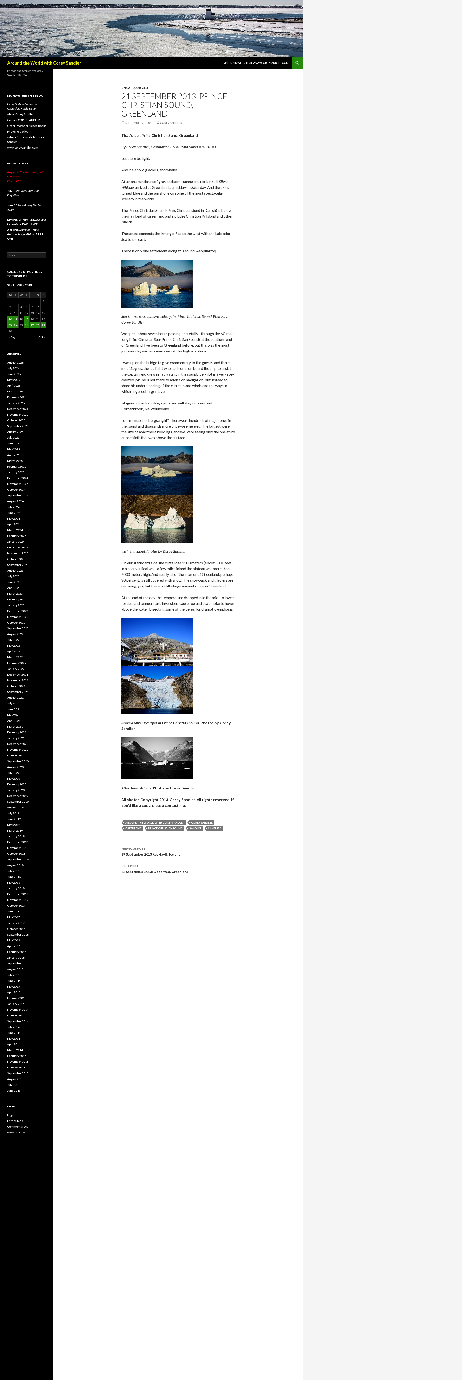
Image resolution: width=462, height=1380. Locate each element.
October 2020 (16, 755)
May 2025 (13, 449)
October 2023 (16, 559)
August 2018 (15, 865)
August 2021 (15, 697)
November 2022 (17, 616)
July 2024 (13, 507)
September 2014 (18, 1021)
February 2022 (16, 663)
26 (26, 325)
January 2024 (16, 541)
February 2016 (16, 952)
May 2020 (13, 778)
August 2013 (15, 1079)
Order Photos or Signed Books (26, 126)
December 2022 (17, 611)
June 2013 (14, 1090)
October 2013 (16, 1067)
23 (10, 325)
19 (26, 319)
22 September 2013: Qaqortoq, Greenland (154, 869)
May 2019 (13, 825)
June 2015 (14, 981)
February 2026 (16, 397)
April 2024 (13, 524)
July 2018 (13, 871)
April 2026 (13, 385)
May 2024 (13, 518)
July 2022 (13, 640)
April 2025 (13, 455)
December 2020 (17, 744)
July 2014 (13, 1027)
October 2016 (16, 929)
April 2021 (13, 721)
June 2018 (14, 877)
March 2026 (15, 391)
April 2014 (13, 1044)
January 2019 (16, 836)
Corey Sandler (171, 122)
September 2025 (18, 426)
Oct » (41, 337)
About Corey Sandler (20, 114)
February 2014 (16, 1056)
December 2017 (17, 894)
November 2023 (17, 553)
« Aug (11, 337)
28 (37, 325)
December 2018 (17, 842)
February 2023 (16, 599)
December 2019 (17, 796)
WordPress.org (17, 1132)
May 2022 (13, 645)
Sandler (195, 828)
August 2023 (15, 570)
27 (32, 325)
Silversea (214, 828)
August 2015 (15, 969)
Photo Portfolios (17, 131)
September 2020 (18, 761)
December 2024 (17, 478)
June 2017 (14, 911)
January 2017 (16, 923)
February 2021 (16, 732)
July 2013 (13, 1085)
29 (43, 325)
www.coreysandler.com (22, 147)
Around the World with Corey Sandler (44, 62)
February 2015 (16, 998)
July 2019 (13, 813)
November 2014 (17, 1009)
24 (15, 325)
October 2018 (16, 853)
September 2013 (18, 1073)
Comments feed (17, 1126)
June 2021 (14, 709)
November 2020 (17, 749)
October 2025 (16, 420)
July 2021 (13, 703)
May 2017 (13, 917)
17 (15, 319)
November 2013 (17, 1061)
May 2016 (13, 940)
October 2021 (16, 686)
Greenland (133, 828)
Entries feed (15, 1121)
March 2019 (15, 830)
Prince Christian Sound (165, 828)
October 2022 (16, 622)
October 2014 (16, 1015)
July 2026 (13, 368)
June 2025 (14, 443)
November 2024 (17, 484)
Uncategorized (134, 88)
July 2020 (13, 773)
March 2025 (15, 460)
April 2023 (13, 588)
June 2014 (14, 1033)
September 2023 (18, 564)
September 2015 (18, 963)
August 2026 (15, 362)
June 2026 (14, 374)
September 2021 (18, 692)
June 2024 (14, 512)
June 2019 (14, 819)
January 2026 (16, 403)
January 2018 (16, 888)
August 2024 (15, 501)
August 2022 (15, 634)
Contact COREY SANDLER (23, 120)
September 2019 (18, 801)
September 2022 (18, 628)
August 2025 (15, 432)
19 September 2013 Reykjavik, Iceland (151, 851)
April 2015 (13, 992)
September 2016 (18, 934)
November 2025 (17, 414)
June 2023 (14, 582)
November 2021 (17, 680)
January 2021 (16, 738)
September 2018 (18, 859)
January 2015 (16, 1004)
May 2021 (13, 715)
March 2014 (15, 1050)
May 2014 (13, 1038)
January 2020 (16, 790)
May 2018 (13, 882)
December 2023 (17, 547)
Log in (11, 1115)
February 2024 (16, 536)
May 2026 (13, 380)
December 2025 (17, 408)
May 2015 (13, 986)
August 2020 (15, 767)
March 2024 (15, 530)
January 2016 (16, 957)
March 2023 (15, 593)
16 (10, 319)
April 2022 (13, 651)
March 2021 (15, 726)
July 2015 (13, 975)
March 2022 (15, 657)
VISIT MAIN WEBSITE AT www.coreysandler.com (256, 62)
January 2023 (16, 605)
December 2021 (17, 674)
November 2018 (17, 848)
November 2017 (17, 900)
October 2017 (16, 905)
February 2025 (16, 466)
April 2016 (13, 946)
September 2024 (18, 495)
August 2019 (15, 807)
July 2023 (13, 576)
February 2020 (16, 784)
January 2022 (16, 668)
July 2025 (13, 437)
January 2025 (16, 472)
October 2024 (16, 489)
